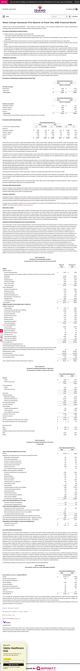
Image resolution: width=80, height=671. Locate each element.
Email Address (7, 659)
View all (77, 2)
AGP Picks (4, 2)
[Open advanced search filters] (69, 16)
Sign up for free (13, 664)
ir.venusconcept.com (28, 205)
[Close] (24, 643)
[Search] (66, 16)
